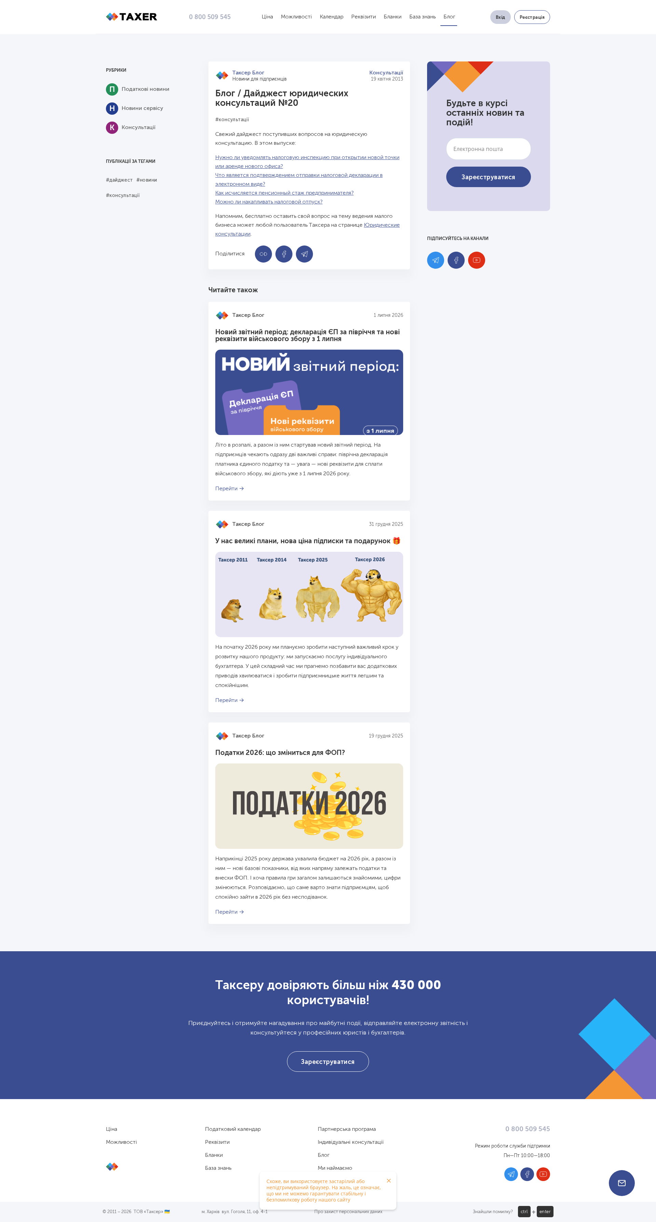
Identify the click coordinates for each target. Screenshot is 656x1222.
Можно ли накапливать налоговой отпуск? (269, 202)
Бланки (392, 17)
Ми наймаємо (335, 1168)
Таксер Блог (248, 73)
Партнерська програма (347, 1129)
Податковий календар (233, 1129)
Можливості (296, 17)
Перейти (226, 489)
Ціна (267, 17)
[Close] (388, 1180)
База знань (422, 17)
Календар (331, 17)
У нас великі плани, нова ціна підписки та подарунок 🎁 (308, 541)
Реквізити (363, 17)
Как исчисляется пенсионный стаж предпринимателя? (284, 193)
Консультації (386, 73)
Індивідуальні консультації (351, 1142)
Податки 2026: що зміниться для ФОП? (280, 753)
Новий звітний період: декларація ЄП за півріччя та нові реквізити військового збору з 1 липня (307, 336)
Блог (449, 17)
